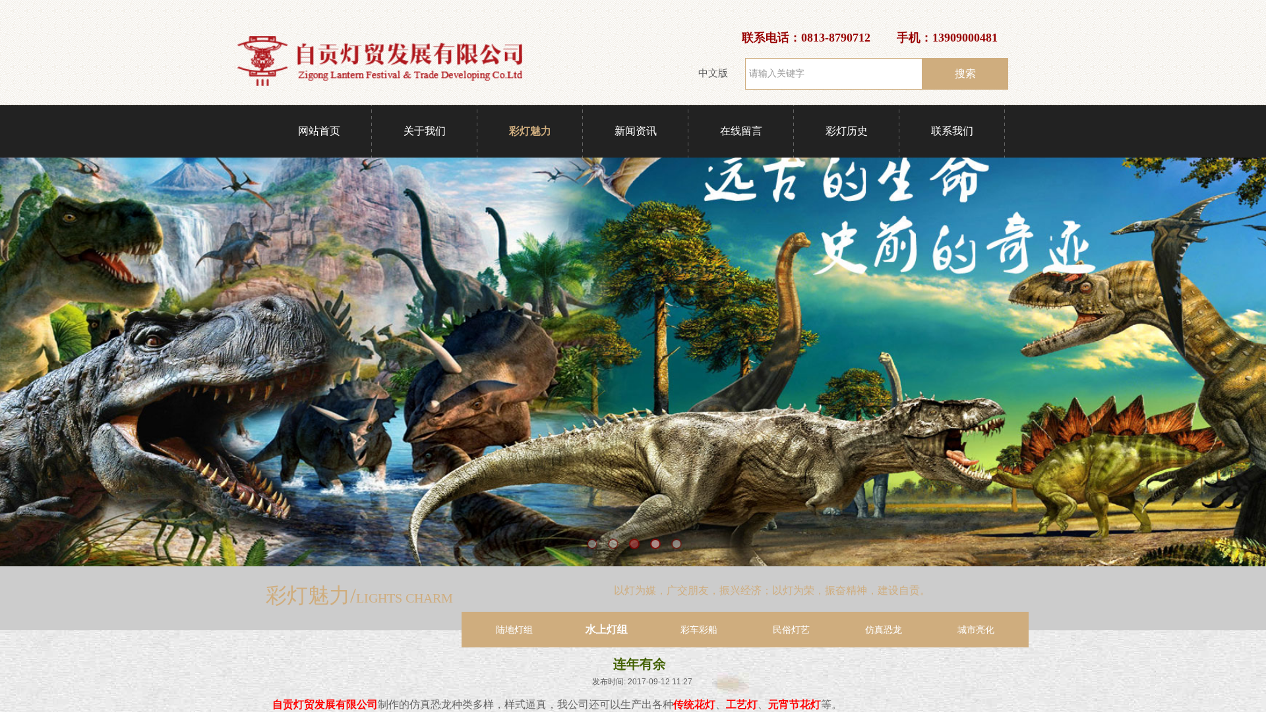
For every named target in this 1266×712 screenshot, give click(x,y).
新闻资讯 (636, 130)
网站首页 (319, 130)
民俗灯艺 (791, 629)
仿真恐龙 (883, 629)
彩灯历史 (847, 130)
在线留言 (741, 130)
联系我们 (952, 130)
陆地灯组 (514, 629)
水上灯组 (607, 629)
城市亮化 (975, 629)
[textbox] (833, 74)
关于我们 (425, 130)
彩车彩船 (698, 629)
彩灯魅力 (530, 130)
